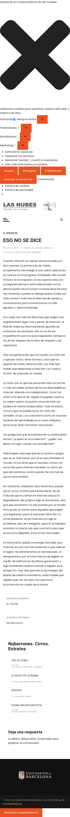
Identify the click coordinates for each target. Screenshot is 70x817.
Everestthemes (12, 803)
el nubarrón (10, 233)
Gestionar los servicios (19, 156)
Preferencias (53, 171)
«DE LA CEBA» (19, 660)
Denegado (29, 171)
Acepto (9, 171)
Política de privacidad (19, 190)
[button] (35, 55)
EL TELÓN (12, 604)
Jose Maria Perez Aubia (30, 682)
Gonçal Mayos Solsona (24, 712)
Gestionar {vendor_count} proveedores (31, 160)
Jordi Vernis (24, 696)
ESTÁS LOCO (15, 623)
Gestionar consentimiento (21, 812)
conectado (44, 739)
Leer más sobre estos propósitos (26, 164)
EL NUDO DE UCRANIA (24, 675)
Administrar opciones (19, 152)
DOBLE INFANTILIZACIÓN (26, 705)
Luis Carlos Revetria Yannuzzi (25, 252)
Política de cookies (17, 186)
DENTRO (16, 690)
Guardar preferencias (18, 179)
